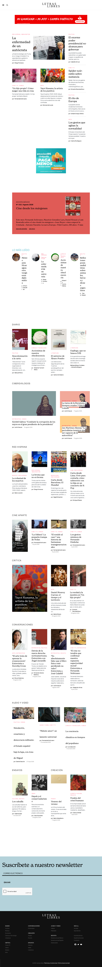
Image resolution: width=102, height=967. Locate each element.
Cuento (73, 793)
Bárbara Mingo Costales (77, 365)
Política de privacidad (64, 963)
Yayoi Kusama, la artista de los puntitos (51, 89)
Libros (6, 947)
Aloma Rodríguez (76, 367)
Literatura (55, 353)
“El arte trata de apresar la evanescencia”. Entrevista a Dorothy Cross (19, 661)
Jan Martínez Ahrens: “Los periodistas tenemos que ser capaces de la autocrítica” (74, 432)
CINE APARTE (19, 515)
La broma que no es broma (38, 476)
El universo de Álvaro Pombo (57, 357)
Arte (42, 85)
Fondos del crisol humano (77, 799)
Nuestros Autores (78, 938)
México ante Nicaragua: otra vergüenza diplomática (24, 270)
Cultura (15, 798)
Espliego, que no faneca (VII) (78, 351)
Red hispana (16, 34)
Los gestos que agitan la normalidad (77, 125)
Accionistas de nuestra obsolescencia (38, 353)
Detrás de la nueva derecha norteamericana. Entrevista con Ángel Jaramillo (39, 656)
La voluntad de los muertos (19, 479)
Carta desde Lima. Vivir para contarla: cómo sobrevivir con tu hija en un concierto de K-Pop (77, 480)
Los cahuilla (17, 801)
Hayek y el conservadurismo (39, 799)
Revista (63, 653)
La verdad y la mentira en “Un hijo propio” (77, 595)
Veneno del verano (56, 802)
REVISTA (53, 935)
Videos (21, 85)
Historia (30, 945)
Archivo (32, 229)
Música (7, 950)
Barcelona (55, 475)
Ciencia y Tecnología (63, 255)
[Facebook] (75, 944)
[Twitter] (78, 944)
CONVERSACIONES (34, 926)
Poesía (53, 798)
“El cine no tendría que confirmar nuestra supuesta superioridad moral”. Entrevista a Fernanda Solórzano (76, 662)
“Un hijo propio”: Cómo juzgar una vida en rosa (23, 89)
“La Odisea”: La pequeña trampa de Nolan (39, 537)
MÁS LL (76, 926)
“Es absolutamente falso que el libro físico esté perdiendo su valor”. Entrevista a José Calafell (58, 665)
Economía (8, 933)
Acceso (76, 928)
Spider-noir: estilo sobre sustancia (75, 73)
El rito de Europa (74, 100)
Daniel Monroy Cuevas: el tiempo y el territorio (58, 596)
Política (72, 34)
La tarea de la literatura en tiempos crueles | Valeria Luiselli (74, 405)
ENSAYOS (17, 770)
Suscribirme (77, 931)
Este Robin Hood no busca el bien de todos (19, 533)
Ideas (33, 793)
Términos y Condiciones (50, 963)
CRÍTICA (17, 560)
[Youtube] (81, 944)
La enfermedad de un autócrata (44, 269)
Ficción (79, 793)
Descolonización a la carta (19, 357)
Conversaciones (22, 624)
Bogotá (14, 475)
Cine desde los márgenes (32, 208)
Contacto (76, 940)
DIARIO (16, 324)
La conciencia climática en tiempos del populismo (75, 737)
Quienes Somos (78, 935)
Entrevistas (16, 419)
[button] (3, 5)
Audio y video (44, 725)
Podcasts (53, 931)
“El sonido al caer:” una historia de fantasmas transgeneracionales (58, 540)
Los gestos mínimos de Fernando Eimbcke (75, 538)
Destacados (54, 943)
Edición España (21, 229)
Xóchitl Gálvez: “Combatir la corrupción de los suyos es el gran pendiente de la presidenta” (33, 423)
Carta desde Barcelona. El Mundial (57, 482)
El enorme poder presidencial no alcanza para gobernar (77, 43)
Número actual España (57, 940)
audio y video (20, 702)
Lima (72, 470)
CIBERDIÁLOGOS (21, 383)
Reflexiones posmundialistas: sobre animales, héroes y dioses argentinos (83, 274)
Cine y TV (15, 85)
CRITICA (7, 942)
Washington (25, 34)
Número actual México (57, 938)
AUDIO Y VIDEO (55, 926)
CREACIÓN (57, 770)
